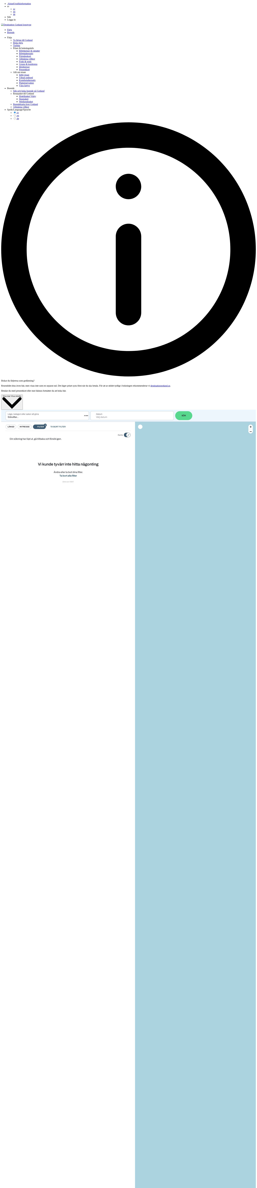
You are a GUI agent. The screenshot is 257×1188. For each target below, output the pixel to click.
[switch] (125, 434)
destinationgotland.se (160, 385)
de (18, 118)
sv (18, 112)
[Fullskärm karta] (140, 427)
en (18, 115)
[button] (8, 6)
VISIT (71, 482)
